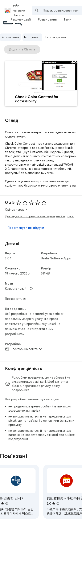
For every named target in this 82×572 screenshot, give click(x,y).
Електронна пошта (24, 349)
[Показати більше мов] (31, 288)
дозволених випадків (23, 410)
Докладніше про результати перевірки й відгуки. (39, 216)
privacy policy (50, 386)
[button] (41, 84)
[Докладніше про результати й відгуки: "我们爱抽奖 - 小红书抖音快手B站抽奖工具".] (58, 504)
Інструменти (32, 37)
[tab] (20, 19)
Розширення (10, 37)
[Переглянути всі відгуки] (26, 228)
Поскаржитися (15, 299)
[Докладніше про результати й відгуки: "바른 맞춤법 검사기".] (7, 504)
